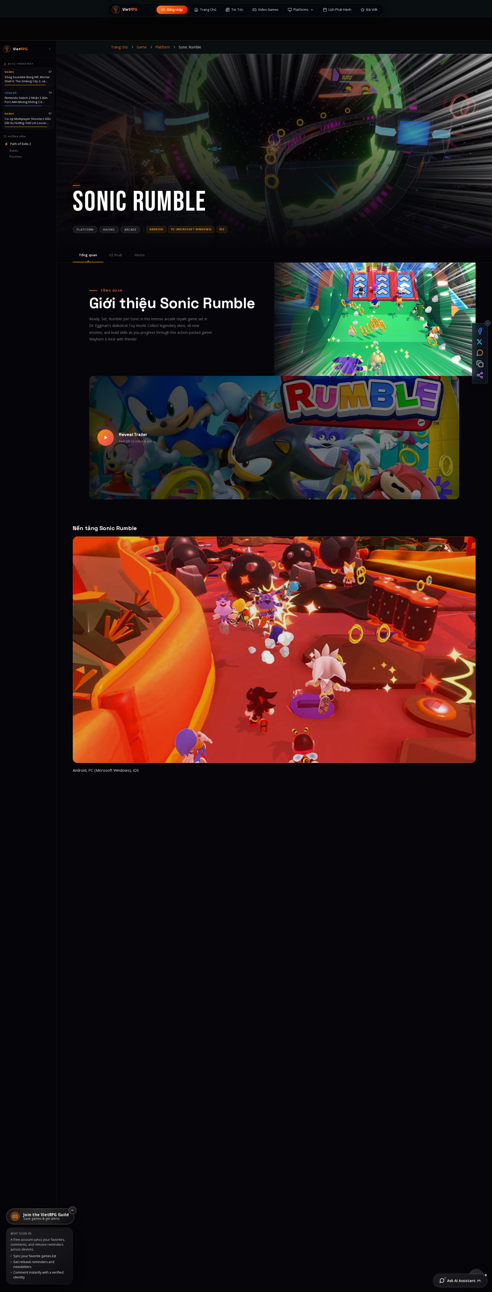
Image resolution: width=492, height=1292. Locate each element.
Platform (162, 47)
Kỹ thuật (115, 255)
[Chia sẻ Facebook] (480, 331)
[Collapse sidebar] (49, 49)
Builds (13, 150)
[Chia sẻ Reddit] (480, 352)
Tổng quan (88, 255)
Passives (15, 156)
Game (142, 47)
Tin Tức (237, 9)
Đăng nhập (175, 9)
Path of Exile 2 (17, 143)
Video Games (268, 9)
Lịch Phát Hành (340, 9)
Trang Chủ (208, 9)
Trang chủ (119, 47)
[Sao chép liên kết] (480, 364)
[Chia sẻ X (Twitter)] (480, 342)
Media (140, 255)
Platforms (301, 9)
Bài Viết (371, 9)
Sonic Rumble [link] (190, 47)
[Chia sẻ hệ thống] (480, 375)
